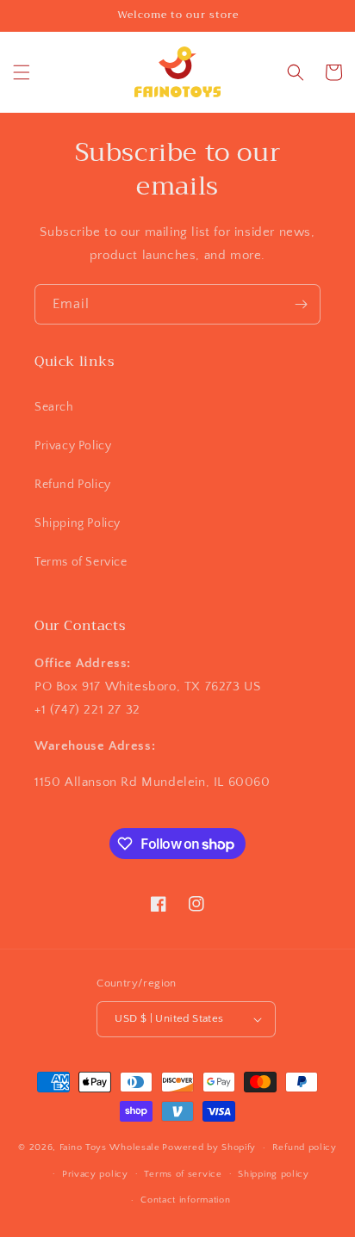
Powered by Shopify (209, 1147)
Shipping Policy (77, 523)
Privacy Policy (72, 446)
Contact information (185, 1200)
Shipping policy (273, 1174)
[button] (21, 72)
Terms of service (182, 1174)
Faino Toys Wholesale (109, 1147)
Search (54, 407)
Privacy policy (95, 1174)
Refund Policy (72, 485)
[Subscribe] (301, 304)
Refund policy (304, 1147)
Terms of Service (81, 562)
